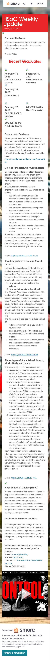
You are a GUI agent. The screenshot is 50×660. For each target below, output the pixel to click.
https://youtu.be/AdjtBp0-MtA (24, 478)
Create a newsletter (14, 653)
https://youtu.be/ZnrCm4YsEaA (24, 355)
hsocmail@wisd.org (19, 554)
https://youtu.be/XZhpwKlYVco (24, 255)
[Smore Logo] (13, 4)
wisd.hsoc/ (18, 557)
